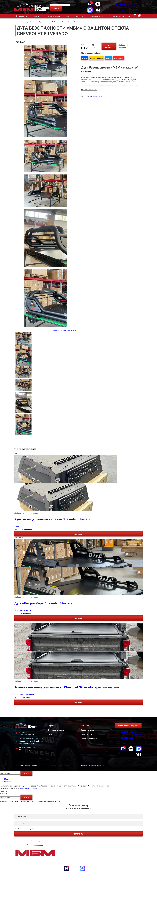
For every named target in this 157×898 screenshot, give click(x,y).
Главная (18, 22)
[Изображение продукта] (57, 510)
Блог (50, 734)
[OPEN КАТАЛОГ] (26, 16)
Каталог (24, 22)
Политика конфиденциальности (59, 765)
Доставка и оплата (56, 730)
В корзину (108, 46)
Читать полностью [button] (89, 89)
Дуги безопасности (33, 22)
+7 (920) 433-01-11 (127, 7)
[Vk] (98, 10)
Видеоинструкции (88, 730)
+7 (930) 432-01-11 (126, 5)
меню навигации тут (28, 788)
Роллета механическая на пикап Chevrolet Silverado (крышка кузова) (66, 687)
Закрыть (3, 793)
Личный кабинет (130, 861)
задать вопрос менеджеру (130, 10)
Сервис (51, 725)
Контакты (85, 725)
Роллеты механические (24, 694)
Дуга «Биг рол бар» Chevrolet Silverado (43, 603)
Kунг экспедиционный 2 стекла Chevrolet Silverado (52, 519)
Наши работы (86, 734)
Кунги (16, 526)
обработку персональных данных (39, 829)
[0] (134, 16)
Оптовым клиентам (89, 739)
